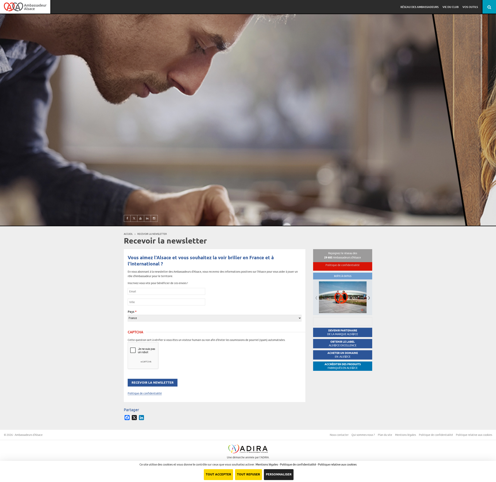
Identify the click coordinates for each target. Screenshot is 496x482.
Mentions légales (405, 434)
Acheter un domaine (342, 354)
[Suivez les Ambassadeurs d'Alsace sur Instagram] (154, 218)
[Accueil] (25, 7)
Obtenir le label (342, 343)
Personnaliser (279, 474)
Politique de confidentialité (145, 393)
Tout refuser (248, 474)
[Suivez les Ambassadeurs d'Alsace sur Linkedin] (147, 218)
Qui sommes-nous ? (363, 434)
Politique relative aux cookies (474, 434)
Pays (132, 312)
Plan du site (385, 434)
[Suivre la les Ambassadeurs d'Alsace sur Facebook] (127, 218)
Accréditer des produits (343, 366)
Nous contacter (339, 434)
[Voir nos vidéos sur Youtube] (140, 218)
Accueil (128, 233)
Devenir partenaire (342, 332)
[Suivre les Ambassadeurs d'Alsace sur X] (134, 218)
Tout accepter (218, 474)
